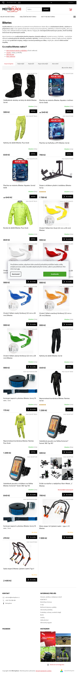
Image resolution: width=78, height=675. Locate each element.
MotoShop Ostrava (46, 602)
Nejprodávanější (43, 64)
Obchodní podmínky (46, 610)
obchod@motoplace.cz (12, 597)
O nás (42, 605)
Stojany (8, 53)
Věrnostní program (46, 623)
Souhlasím (55, 274)
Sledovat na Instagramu (57, 665)
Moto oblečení (10, 56)
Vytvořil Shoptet (69, 671)
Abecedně (55, 64)
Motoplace (8, 603)
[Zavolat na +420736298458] (10, 2)
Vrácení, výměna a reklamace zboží (51, 597)
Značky (42, 618)
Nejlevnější (20, 64)
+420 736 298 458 (10, 600)
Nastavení (16, 274)
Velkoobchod (44, 620)
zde (18, 269)
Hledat (46, 9)
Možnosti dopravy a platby (48, 607)
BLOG (42, 615)
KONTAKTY (43, 600)
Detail (33, 111)
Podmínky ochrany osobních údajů (50, 612)
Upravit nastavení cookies (43, 671)
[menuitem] (8, 16)
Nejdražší (31, 64)
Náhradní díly (10, 55)
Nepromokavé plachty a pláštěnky (16, 51)
